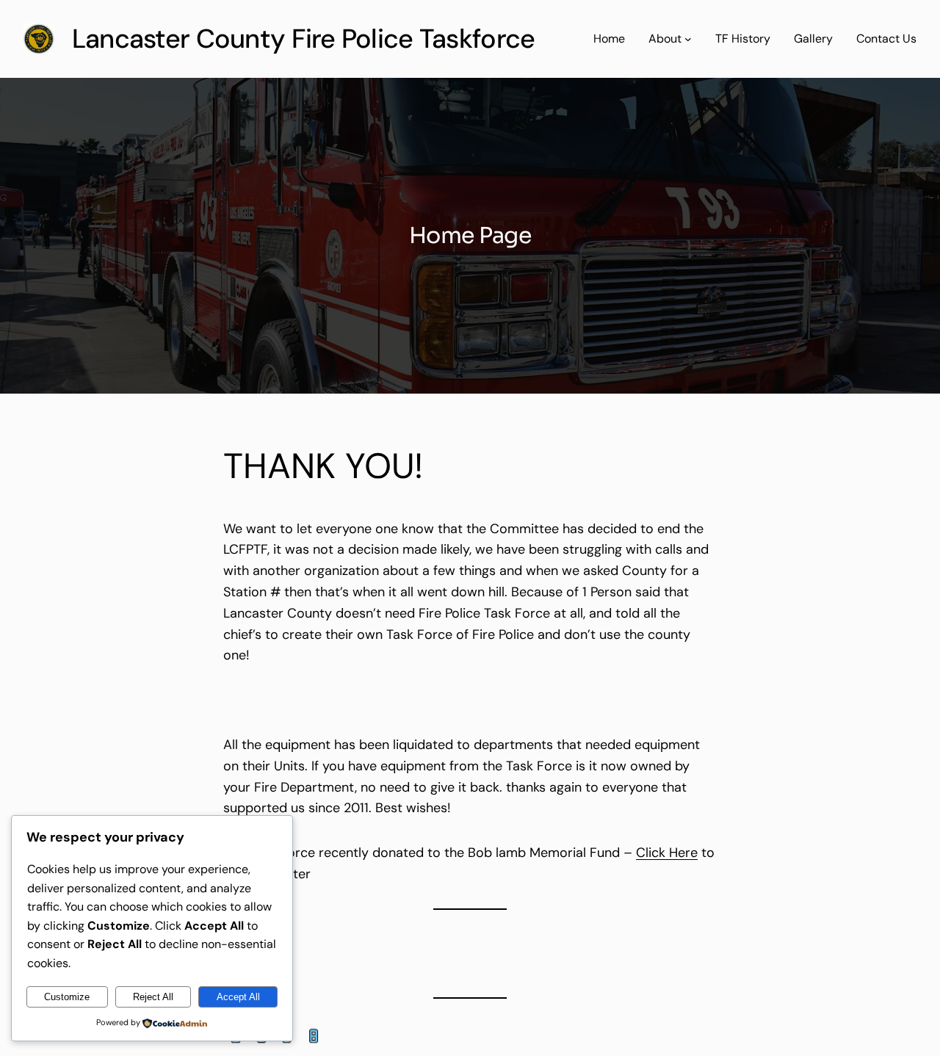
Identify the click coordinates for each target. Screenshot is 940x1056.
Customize (67, 996)
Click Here (667, 852)
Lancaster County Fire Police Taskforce (303, 38)
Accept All (238, 996)
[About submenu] (688, 39)
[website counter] (274, 1045)
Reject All (153, 996)
